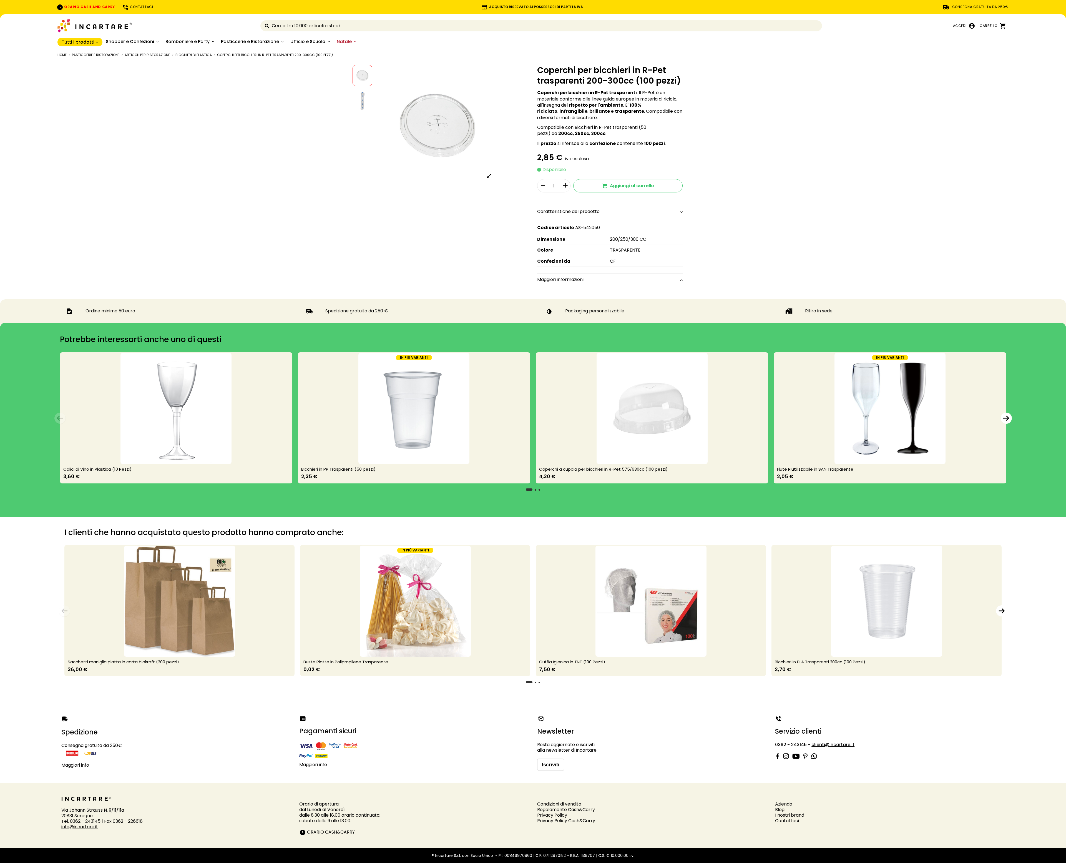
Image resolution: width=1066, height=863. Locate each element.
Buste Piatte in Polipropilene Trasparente (345, 662)
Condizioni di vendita (559, 804)
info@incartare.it (79, 827)
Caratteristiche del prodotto (568, 212)
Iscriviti (550, 764)
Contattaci (787, 820)
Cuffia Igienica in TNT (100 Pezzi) (572, 662)
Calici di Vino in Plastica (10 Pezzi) (97, 469)
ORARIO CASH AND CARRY (89, 6)
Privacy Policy (552, 815)
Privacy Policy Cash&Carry (566, 820)
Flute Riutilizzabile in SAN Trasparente (815, 469)
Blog (780, 809)
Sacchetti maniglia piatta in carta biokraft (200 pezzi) (123, 662)
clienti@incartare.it (832, 744)
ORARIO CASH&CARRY (331, 832)
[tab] (610, 212)
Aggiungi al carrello (632, 185)
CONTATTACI (141, 6)
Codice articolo (555, 228)
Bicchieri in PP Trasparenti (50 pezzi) (338, 469)
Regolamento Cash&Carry (566, 809)
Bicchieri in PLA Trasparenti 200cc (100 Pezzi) (820, 662)
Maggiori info (75, 765)
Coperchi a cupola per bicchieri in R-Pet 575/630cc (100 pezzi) (603, 469)
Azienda (783, 804)
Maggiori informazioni (560, 280)
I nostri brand (789, 815)
